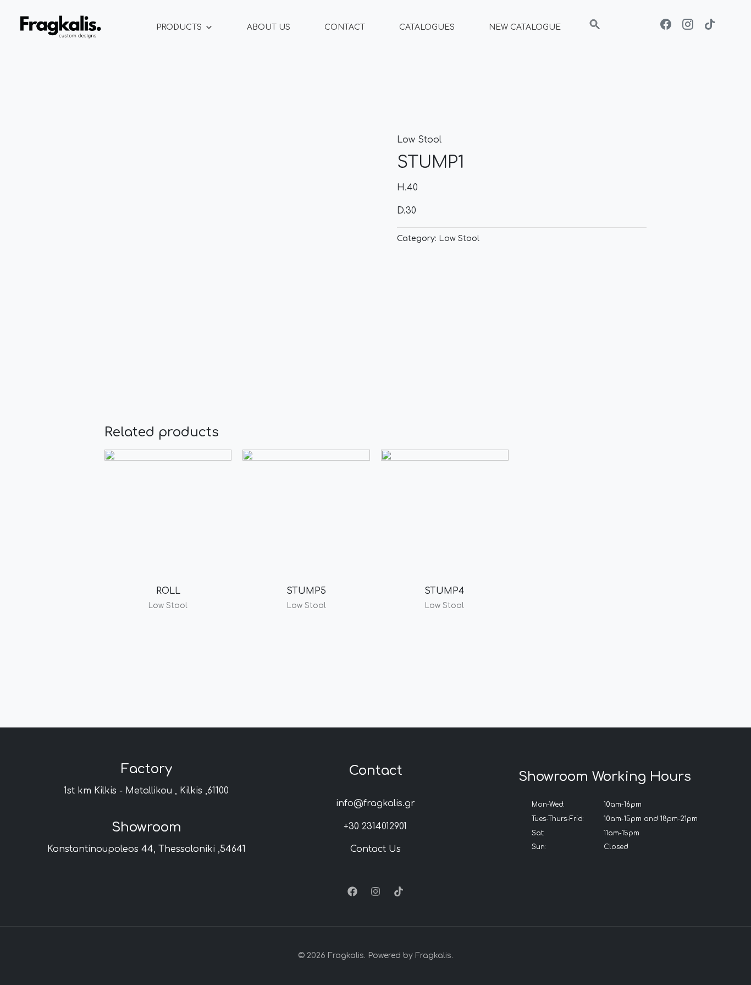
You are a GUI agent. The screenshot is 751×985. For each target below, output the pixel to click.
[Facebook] (352, 891)
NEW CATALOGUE (525, 27)
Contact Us (375, 849)
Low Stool (419, 140)
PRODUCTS (179, 27)
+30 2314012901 (375, 826)
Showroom (146, 827)
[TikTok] (399, 891)
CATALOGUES (427, 27)
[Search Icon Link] (594, 27)
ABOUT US (268, 27)
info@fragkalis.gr (375, 803)
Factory (146, 769)
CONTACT (344, 27)
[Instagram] (375, 891)
